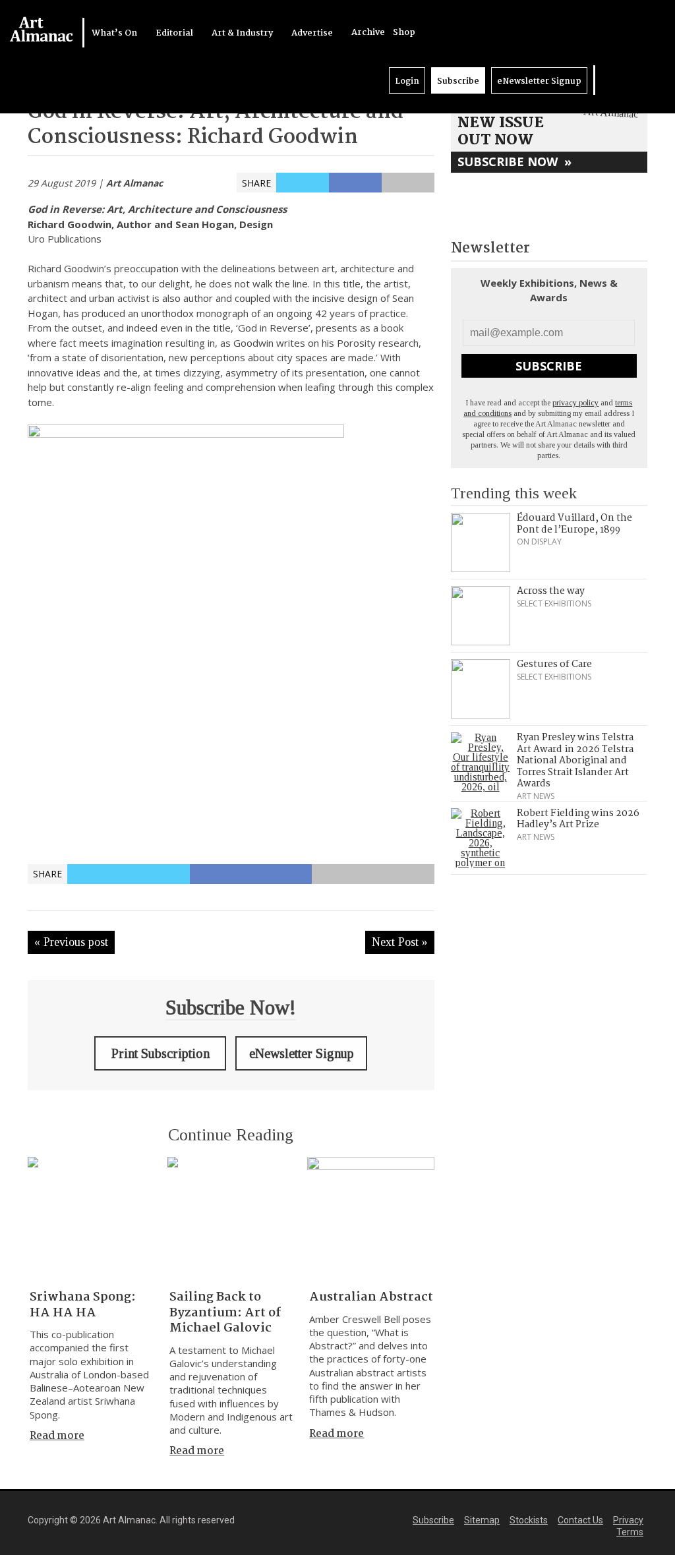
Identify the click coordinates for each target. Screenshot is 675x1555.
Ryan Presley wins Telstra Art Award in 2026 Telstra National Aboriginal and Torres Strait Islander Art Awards (575, 761)
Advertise (313, 33)
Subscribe (458, 81)
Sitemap (482, 1520)
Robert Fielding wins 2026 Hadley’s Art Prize (578, 819)
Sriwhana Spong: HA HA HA (83, 1304)
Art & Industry (243, 33)
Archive (368, 33)
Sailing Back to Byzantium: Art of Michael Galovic (225, 1312)
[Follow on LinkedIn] (607, 80)
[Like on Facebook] (620, 80)
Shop (404, 33)
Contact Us (580, 1520)
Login (407, 81)
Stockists (529, 1520)
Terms (629, 1532)
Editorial (175, 33)
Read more (57, 1436)
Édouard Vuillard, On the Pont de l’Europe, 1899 (574, 524)
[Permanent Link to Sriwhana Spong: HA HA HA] (91, 1220)
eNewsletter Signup (539, 81)
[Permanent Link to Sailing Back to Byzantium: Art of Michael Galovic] (230, 1220)
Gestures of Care (554, 664)
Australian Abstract (371, 1297)
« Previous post (71, 942)
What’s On (115, 33)
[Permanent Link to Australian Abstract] (370, 1220)
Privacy (628, 1520)
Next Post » (400, 942)
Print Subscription (160, 1053)
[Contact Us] (647, 80)
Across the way (551, 591)
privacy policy (575, 402)
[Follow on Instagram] (633, 80)
